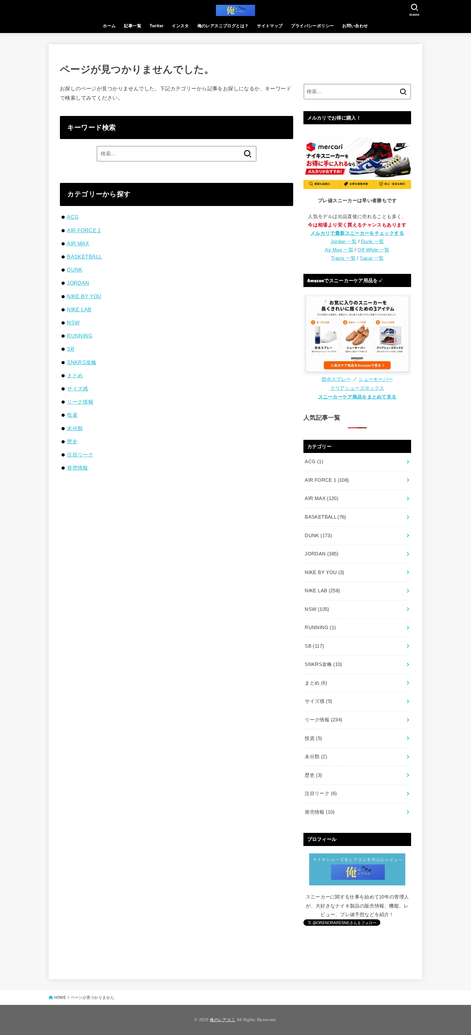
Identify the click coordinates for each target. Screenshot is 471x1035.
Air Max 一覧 (339, 249)
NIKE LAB (79, 309)
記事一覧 (132, 25)
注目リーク (80, 454)
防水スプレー (336, 379)
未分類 (75, 428)
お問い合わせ (355, 25)
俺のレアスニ (222, 1019)
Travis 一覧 (343, 258)
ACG (72, 217)
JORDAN (78, 283)
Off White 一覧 (373, 249)
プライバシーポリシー (312, 25)
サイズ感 (77, 388)
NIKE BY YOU (84, 296)
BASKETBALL (84, 256)
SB (70, 349)
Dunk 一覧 (372, 241)
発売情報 (77, 468)
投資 (72, 415)
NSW (73, 322)
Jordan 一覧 (344, 241)
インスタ (180, 25)
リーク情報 (80, 402)
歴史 (72, 441)
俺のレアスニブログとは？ (223, 25)
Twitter (157, 25)
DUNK (75, 270)
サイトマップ (270, 25)
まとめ (75, 375)
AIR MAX (78, 243)
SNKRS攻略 (81, 362)
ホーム (109, 25)
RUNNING (79, 336)
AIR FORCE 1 (84, 230)
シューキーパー (376, 379)
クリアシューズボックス (357, 388)
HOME (60, 997)
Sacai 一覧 (372, 258)
